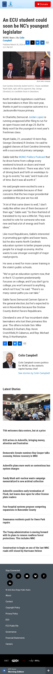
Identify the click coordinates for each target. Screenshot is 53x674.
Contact (9, 602)
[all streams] (49, 670)
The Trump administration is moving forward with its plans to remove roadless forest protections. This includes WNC (25, 535)
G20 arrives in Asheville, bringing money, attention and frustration (24, 442)
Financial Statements (15, 638)
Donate (44, 4)
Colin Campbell (28, 355)
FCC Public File (12, 626)
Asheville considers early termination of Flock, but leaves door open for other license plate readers (26, 494)
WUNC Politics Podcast (32, 157)
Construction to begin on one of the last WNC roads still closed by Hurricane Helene (26, 549)
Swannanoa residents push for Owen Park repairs (24, 521)
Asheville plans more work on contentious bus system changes (26, 467)
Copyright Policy (13, 608)
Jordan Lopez (36, 117)
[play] (4, 670)
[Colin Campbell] (9, 359)
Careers (9, 644)
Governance (11, 632)
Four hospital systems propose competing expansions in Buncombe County (24, 508)
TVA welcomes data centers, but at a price (24, 430)
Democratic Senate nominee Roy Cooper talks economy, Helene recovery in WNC (26, 454)
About (8, 595)
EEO (7, 620)
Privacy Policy (12, 614)
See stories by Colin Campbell (34, 373)
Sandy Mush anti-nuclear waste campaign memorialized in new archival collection (24, 480)
